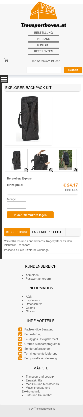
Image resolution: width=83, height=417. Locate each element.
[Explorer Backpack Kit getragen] (76, 170)
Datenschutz (34, 304)
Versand (43, 39)
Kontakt (43, 45)
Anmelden (32, 275)
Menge (11, 199)
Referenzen (43, 51)
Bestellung (43, 33)
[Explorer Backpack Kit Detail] (51, 170)
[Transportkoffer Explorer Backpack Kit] (26, 170)
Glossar (31, 311)
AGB (29, 297)
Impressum (33, 300)
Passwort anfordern (38, 278)
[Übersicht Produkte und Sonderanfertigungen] (4, 79)
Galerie (30, 308)
